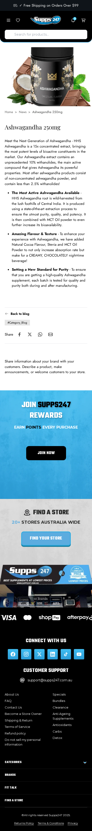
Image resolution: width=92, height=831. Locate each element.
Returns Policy (24, 823)
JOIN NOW (46, 453)
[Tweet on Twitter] (30, 334)
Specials (59, 694)
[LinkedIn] (52, 654)
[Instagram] (26, 654)
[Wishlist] (18, 20)
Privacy (73, 823)
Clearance (60, 707)
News (22, 112)
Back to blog (20, 313)
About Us (12, 694)
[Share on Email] (50, 334)
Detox (57, 738)
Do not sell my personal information (23, 742)
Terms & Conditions (51, 823)
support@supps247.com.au (50, 680)
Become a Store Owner (23, 714)
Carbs (57, 731)
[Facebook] (13, 654)
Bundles (59, 701)
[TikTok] (66, 654)
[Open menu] (8, 20)
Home (9, 112)
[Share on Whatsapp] (40, 334)
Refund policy (15, 733)
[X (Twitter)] (39, 654)
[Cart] (83, 20)
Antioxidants (62, 725)
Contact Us (13, 707)
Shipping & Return (18, 720)
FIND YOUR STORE (46, 538)
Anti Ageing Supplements (63, 716)
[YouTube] (79, 654)
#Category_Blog (17, 323)
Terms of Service (17, 727)
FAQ (8, 701)
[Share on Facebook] (19, 334)
